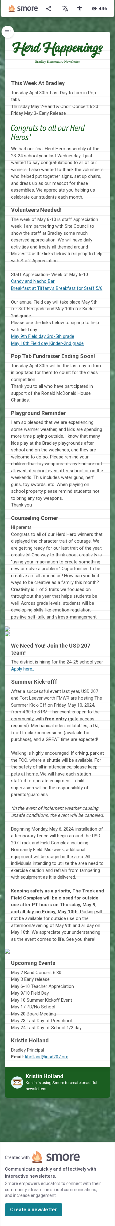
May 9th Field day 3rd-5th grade (42, 336)
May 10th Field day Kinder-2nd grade (47, 343)
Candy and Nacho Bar (33, 281)
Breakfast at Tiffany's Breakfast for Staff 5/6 (56, 288)
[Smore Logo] (23, 8)
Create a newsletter (33, 1210)
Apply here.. (22, 669)
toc (7, 32)
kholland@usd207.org (46, 1057)
